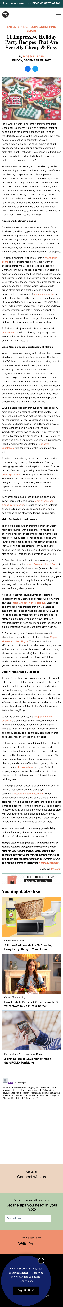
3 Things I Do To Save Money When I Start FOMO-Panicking (28, 1060)
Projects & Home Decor (30, 1054)
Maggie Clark (33, 56)
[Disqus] (31, 1114)
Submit (55, 1218)
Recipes (34, 27)
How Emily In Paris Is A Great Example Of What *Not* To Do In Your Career (31, 1004)
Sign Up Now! (26, 1290)
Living (21, 940)
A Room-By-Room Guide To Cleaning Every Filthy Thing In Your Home (28, 947)
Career (7, 997)
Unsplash (56, 868)
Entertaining (17, 27)
